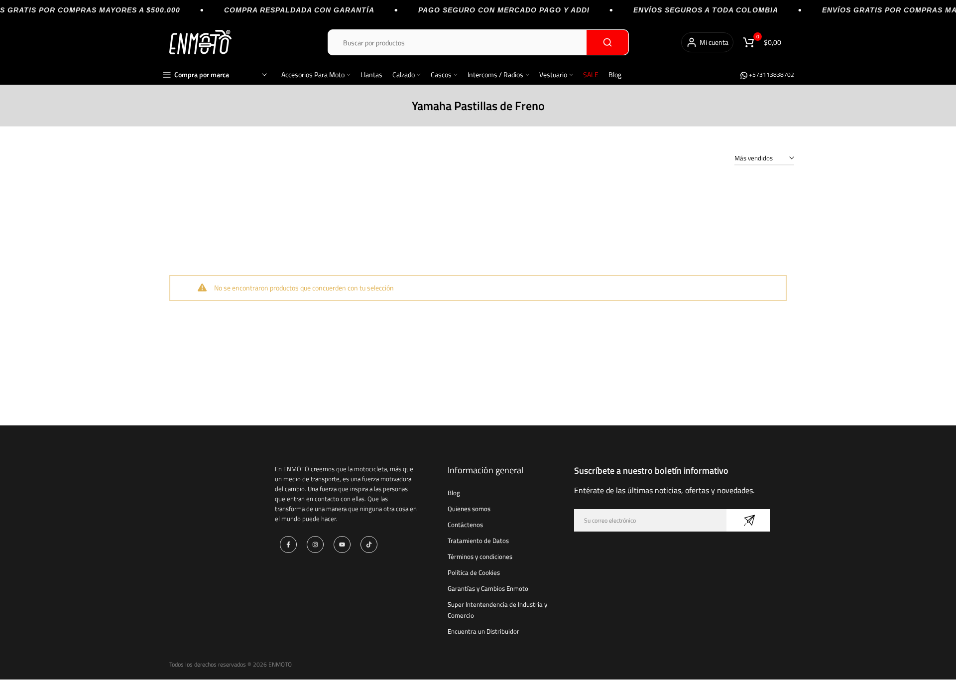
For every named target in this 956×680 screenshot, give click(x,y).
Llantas (371, 74)
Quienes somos (469, 509)
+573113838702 (770, 74)
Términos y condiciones (480, 556)
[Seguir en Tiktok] (368, 544)
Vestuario (553, 74)
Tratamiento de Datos (478, 540)
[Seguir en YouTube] (342, 544)
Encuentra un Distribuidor (483, 631)
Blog (614, 74)
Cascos (441, 74)
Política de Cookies (474, 572)
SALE (590, 74)
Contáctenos (465, 525)
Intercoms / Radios (495, 74)
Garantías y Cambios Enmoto (488, 588)
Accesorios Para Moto (313, 74)
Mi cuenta (714, 42)
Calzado (403, 74)
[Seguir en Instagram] (315, 544)
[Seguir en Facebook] (288, 544)
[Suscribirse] (748, 520)
